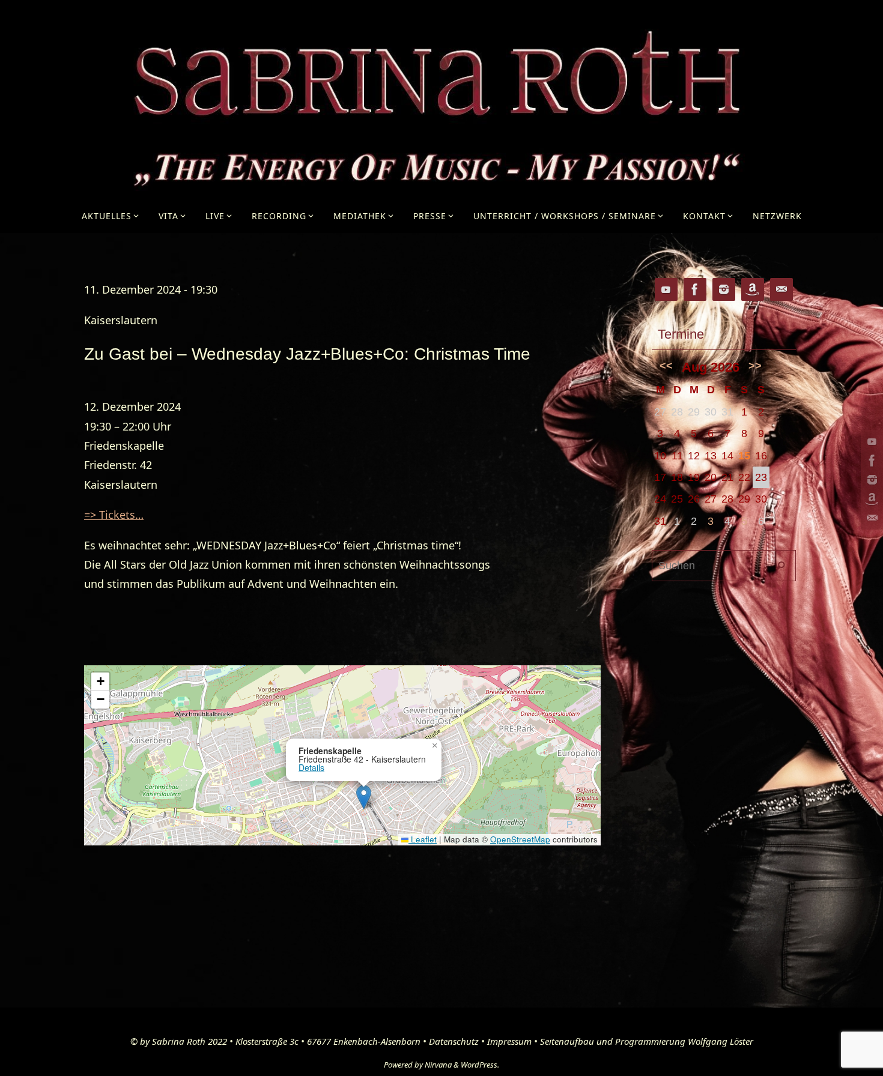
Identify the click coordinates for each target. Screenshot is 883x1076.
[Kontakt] (870, 518)
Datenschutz (454, 1041)
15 (744, 456)
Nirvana (438, 1064)
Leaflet (422, 839)
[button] (363, 797)
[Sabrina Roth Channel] (870, 441)
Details (311, 767)
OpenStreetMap (520, 839)
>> (755, 366)
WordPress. (480, 1064)
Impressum (509, 1041)
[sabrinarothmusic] (870, 460)
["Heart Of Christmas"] (870, 499)
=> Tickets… (114, 514)
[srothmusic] (870, 479)
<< (666, 366)
